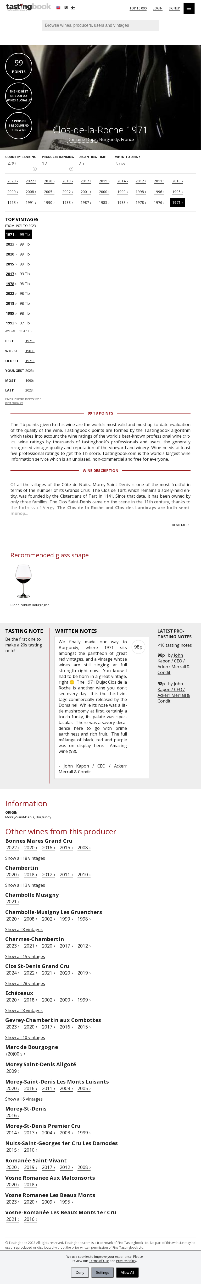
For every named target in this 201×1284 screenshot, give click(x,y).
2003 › (66, 1132)
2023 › (12, 180)
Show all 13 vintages (25, 885)
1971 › (177, 202)
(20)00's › (15, 1054)
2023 (10, 244)
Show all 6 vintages (24, 1099)
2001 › (86, 191)
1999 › (122, 191)
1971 (10, 234)
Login (158, 8)
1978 (10, 283)
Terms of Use (99, 1261)
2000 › (104, 191)
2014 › (122, 180)
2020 (10, 254)
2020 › (49, 180)
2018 (10, 303)
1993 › (12, 202)
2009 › (12, 191)
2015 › (104, 180)
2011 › (159, 180)
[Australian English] (66, 8)
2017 (10, 273)
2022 (10, 293)
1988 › (67, 202)
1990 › (49, 202)
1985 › (104, 202)
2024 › (12, 973)
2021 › (12, 901)
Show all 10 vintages (25, 1037)
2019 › (84, 973)
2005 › (49, 191)
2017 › (86, 180)
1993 (10, 322)
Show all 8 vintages (24, 929)
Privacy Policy (126, 1261)
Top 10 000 (138, 8)
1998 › (141, 191)
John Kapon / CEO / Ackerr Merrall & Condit (174, 663)
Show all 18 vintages (25, 858)
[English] (59, 8)
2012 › (141, 180)
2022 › (31, 180)
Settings (102, 1272)
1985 (10, 313)
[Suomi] (73, 8)
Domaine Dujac (82, 139)
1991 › (31, 202)
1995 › (177, 191)
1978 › (141, 202)
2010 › (177, 180)
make (10, 645)
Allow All (127, 1272)
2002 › (67, 191)
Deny (80, 1272)
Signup (174, 8)
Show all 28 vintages (25, 983)
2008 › (31, 191)
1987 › (86, 202)
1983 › (122, 202)
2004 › (48, 1132)
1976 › (159, 202)
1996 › (159, 191)
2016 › (48, 847)
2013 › (30, 1132)
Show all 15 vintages (25, 956)
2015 (10, 264)
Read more (181, 525)
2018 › (67, 180)
